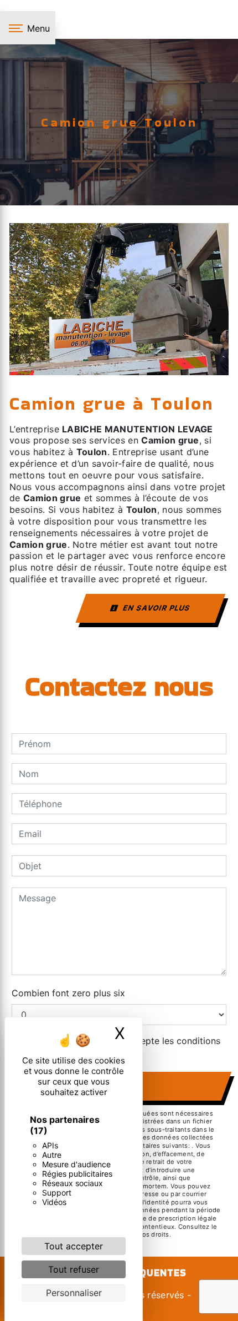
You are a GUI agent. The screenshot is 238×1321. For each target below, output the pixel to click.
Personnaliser (74, 1292)
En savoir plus (156, 607)
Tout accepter (73, 1246)
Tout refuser (73, 1269)
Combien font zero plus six (68, 993)
